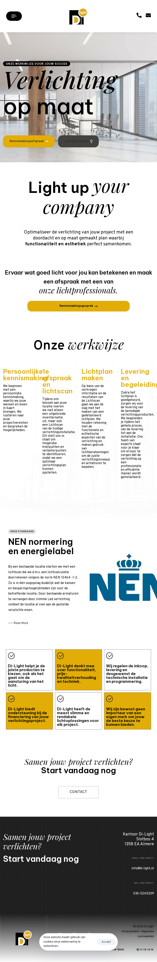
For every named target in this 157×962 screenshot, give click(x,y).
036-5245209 (143, 894)
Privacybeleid (130, 931)
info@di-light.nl (142, 868)
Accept (106, 942)
